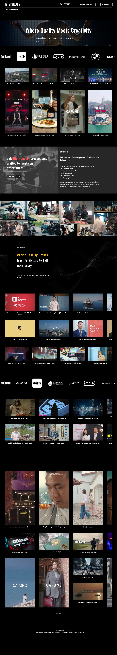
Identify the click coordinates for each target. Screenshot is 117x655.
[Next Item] (114, 218)
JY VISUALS (13, 4)
